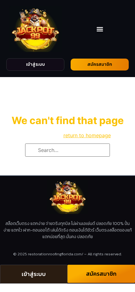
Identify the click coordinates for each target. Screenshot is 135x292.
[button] (99, 29)
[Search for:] (67, 150)
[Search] (32, 150)
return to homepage (87, 135)
